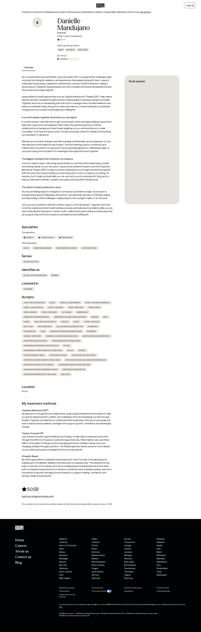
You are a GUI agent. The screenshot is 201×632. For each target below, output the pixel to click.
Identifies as (31, 270)
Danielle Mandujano (73, 24)
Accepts (28, 297)
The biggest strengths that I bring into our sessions (47, 158)
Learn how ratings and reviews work (37, 496)
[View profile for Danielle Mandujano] (37, 33)
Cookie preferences (163, 591)
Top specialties (28, 232)
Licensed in (30, 283)
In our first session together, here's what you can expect (49, 117)
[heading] (30, 489)
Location (28, 387)
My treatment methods (39, 403)
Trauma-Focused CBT (33, 433)
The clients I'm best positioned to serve (41, 187)
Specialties (30, 227)
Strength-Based (30, 456)
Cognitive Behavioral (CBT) (35, 410)
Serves (27, 256)
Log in (189, 5)
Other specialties (29, 243)
